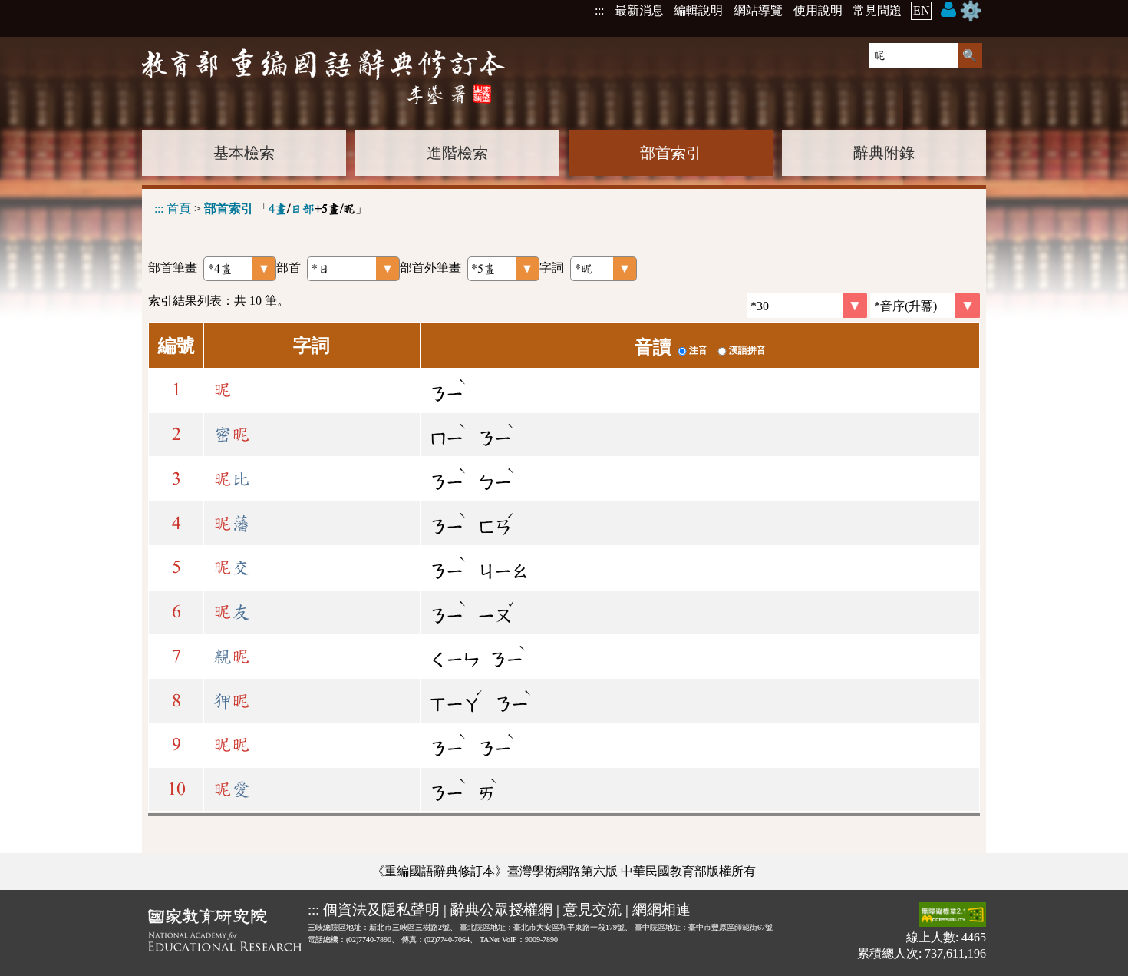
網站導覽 (758, 10)
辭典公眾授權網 (501, 910)
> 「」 (261, 208)
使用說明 (818, 10)
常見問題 (877, 10)
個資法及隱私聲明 (381, 910)
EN (921, 10)
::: (599, 10)
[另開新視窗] (225, 933)
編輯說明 (698, 10)
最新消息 (639, 10)
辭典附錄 (884, 152)
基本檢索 (244, 152)
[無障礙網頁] (952, 915)
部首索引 (670, 152)
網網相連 (661, 910)
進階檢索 (457, 152)
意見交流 (592, 910)
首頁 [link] (179, 208)
